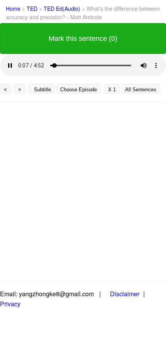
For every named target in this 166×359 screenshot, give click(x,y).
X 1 (112, 89)
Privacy (10, 303)
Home (13, 8)
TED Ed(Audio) (63, 8)
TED (33, 8)
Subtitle (41, 89)
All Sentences (140, 89)
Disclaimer (124, 293)
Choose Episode (78, 89)
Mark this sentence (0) (83, 38)
